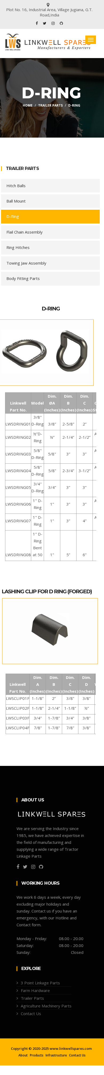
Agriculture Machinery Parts (46, 1005)
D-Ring (12, 216)
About (23, 1055)
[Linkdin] (61, 23)
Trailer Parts (50, 105)
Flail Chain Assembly (24, 232)
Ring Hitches (18, 247)
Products (36, 1055)
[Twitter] (45, 23)
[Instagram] (53, 23)
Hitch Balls (16, 185)
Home (28, 105)
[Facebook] (37, 23)
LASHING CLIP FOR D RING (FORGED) (47, 591)
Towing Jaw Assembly (26, 263)
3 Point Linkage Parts (40, 982)
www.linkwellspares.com (71, 1048)
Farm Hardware (35, 990)
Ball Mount (16, 201)
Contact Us (31, 1013)
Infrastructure (56, 1055)
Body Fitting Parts (23, 278)
